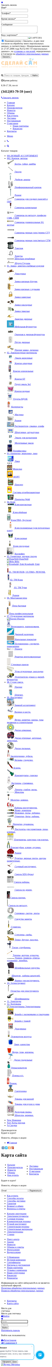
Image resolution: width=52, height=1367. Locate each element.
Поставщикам (14, 121)
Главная (11, 102)
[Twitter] (6, 1148)
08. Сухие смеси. (15, 682)
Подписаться (35, 1191)
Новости (11, 110)
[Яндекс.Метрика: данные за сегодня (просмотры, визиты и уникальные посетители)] (10, 1364)
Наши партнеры (21, 126)
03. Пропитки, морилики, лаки (22, 453)
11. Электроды (14, 1001)
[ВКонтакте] (3, 1148)
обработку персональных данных (32, 54)
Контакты (12, 131)
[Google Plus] (12, 1148)
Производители (14, 108)
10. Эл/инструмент (16, 983)
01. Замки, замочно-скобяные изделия (25, 266)
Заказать (6, 57)
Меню (10, 136)
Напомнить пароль (10, 1330)
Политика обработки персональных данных (23, 1288)
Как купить (12, 115)
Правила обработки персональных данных (22, 1290)
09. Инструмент (15, 697)
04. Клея (11, 502)
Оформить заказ (9, 1362)
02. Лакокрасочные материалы (22, 352)
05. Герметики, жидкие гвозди (22, 556)
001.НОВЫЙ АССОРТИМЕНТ (22, 155)
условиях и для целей (24, 51)
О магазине (12, 123)
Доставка (11, 118)
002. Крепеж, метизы (17, 158)
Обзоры (11, 113)
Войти (5, 1328)
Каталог (11, 105)
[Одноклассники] (9, 1148)
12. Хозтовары (14, 1004)
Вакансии (17, 128)
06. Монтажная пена (17, 598)
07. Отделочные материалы (20, 616)
